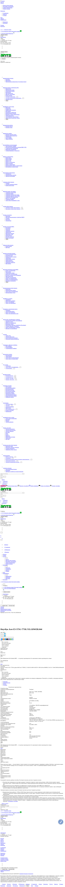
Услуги (2, 841)
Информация (3, 851)
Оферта (2, 871)
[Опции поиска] (1, 475)
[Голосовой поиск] (2, 477)
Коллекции (3, 843)
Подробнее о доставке (13, 801)
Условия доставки (4, 858)
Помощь (2, 855)
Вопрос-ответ (3, 861)
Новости (2, 848)
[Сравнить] (3, 636)
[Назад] (7, 558)
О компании (3, 847)
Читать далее (57, 878)
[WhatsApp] (10, 639)
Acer (1, 664)
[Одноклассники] (3, 639)
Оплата (4, 683)
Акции (2, 839)
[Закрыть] (1, 540)
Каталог (2, 838)
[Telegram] (12, 639)
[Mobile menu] (2, 504)
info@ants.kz (3, 37)
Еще (7, 100)
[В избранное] (3, 634)
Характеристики (6, 682)
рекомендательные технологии (26, 873)
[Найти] (5, 477)
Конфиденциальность (5, 870)
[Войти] (1, 534)
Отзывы (2, 849)
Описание (5, 681)
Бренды (2, 840)
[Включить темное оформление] (2, 53)
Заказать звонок (4, 34)
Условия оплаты (4, 857)
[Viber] (9, 639)
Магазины (3, 854)
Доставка (5, 685)
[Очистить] (23, 473)
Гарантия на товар (4, 860)
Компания (3, 845)
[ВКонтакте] (2, 639)
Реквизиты (3, 853)
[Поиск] (2, 532)
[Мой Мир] (5, 639)
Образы (2, 844)
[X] (7, 639)
